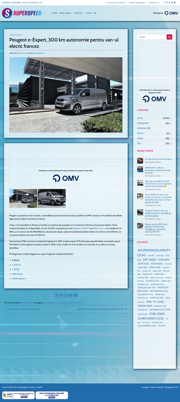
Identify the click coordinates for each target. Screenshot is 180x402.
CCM (176, 387)
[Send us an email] (172, 3)
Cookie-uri (33, 387)
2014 (150, 256)
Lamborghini (157, 284)
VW (161, 326)
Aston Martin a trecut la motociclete (24, 309)
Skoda (142, 314)
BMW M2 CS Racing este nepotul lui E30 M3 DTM (101, 309)
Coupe (146, 271)
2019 (143, 263)
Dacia (157, 271)
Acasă (54, 13)
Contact (5, 387)
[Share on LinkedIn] (75, 295)
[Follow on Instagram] (167, 3)
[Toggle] (171, 118)
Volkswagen (147, 325)
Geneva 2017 (156, 278)
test (146, 323)
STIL (139, 143)
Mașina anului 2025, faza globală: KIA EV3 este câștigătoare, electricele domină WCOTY (156, 228)
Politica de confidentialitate (18, 387)
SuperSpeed (39, 53)
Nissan (160, 295)
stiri (82, 303)
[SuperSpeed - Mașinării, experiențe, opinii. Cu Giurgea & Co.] (22, 13)
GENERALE (142, 128)
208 (59, 303)
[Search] (95, 13)
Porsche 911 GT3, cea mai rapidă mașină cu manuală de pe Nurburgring (158, 213)
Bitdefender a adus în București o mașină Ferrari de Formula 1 (157, 170)
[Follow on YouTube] (174, 3)
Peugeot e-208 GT (81, 228)
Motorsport (145, 295)
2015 (160, 255)
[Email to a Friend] (66, 295)
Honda (166, 281)
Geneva (143, 278)
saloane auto (160, 309)
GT (69, 303)
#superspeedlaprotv (49, 303)
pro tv (155, 301)
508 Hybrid (17, 274)
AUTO (140, 118)
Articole (78, 13)
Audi (143, 267)
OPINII (140, 138)
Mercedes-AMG (147, 288)
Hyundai (143, 284)
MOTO (140, 133)
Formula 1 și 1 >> (154, 3)
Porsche (157, 298)
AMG (168, 264)
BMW (154, 267)
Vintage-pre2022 (16, 35)
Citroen (64, 303)
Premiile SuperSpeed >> (137, 3)
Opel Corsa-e (99, 228)
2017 (149, 259)
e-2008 (15, 269)
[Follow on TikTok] (169, 3)
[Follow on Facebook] (164, 3)
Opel (72, 303)
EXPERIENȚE (143, 123)
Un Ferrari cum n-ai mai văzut (158, 159)
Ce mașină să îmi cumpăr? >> (116, 3)
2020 (157, 263)
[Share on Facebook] (56, 295)
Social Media (65, 13)
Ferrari (147, 274)
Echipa (89, 13)
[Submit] (169, 36)
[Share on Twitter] (61, 295)
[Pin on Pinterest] (71, 295)
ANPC (40, 387)
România (143, 310)
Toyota (157, 322)
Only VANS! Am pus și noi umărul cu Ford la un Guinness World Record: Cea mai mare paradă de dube (158, 198)
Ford (159, 274)
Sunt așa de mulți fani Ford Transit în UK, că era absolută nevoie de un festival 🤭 (158, 183)
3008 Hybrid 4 (19, 278)
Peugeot (78, 303)
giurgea (152, 281)
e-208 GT (16, 265)
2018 (164, 259)
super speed (151, 318)
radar (145, 305)
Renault (160, 306)
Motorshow (159, 291)
